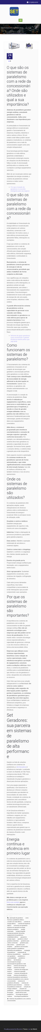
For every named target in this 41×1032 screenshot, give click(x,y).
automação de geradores (16, 918)
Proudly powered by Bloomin (13, 1029)
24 (10, 56)
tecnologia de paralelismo (21, 996)
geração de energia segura (17, 938)
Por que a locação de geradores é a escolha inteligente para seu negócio (20, 189)
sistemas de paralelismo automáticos (17, 977)
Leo (29, 1029)
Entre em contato (13, 902)
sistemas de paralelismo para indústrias (17, 984)
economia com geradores (20, 925)
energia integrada (20, 931)
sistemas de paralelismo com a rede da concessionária (17, 980)
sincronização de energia (14, 962)
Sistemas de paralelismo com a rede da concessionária (19, 999)
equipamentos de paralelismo (15, 935)
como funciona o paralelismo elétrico (18, 918)
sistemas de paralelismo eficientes (16, 982)
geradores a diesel (23, 939)
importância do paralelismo (14, 950)
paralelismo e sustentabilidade (16, 957)
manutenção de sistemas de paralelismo (16, 953)
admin (10, 916)
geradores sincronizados (21, 946)
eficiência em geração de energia (16, 927)
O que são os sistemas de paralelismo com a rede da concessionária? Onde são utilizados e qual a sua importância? (19, 86)
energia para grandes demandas (16, 933)
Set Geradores (21, 767)
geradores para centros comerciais (18, 941)
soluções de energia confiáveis (18, 987)
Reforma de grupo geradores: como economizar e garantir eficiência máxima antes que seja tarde (20, 338)
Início (4, 33)
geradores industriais (13, 941)
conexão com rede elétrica (14, 921)
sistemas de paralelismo (20, 975)
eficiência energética (12, 929)
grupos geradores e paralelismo (15, 948)
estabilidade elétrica (12, 937)
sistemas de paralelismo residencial (18, 985)
